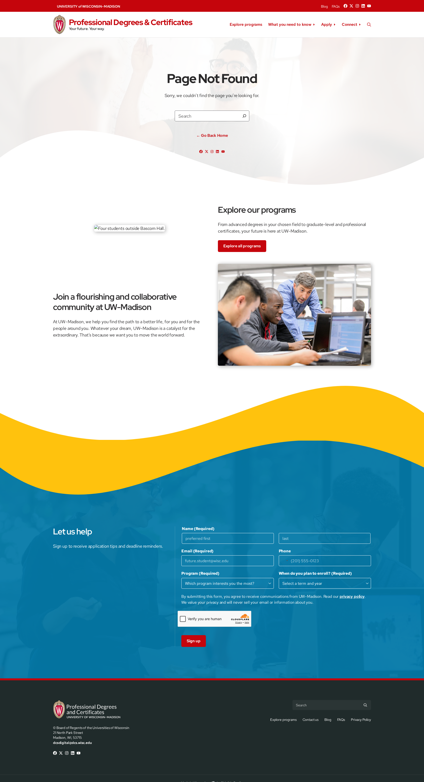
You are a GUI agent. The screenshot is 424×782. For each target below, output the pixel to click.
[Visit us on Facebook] (345, 6)
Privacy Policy (361, 719)
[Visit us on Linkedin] (363, 6)
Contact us (311, 719)
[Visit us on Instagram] (357, 6)
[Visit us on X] (351, 6)
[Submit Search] (365, 705)
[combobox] (284, 561)
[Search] (244, 116)
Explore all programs (242, 246)
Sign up (193, 640)
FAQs (336, 6)
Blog (324, 6)
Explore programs (246, 24)
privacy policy (352, 596)
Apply (326, 24)
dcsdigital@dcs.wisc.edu (72, 742)
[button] (369, 25)
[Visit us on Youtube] (369, 6)
